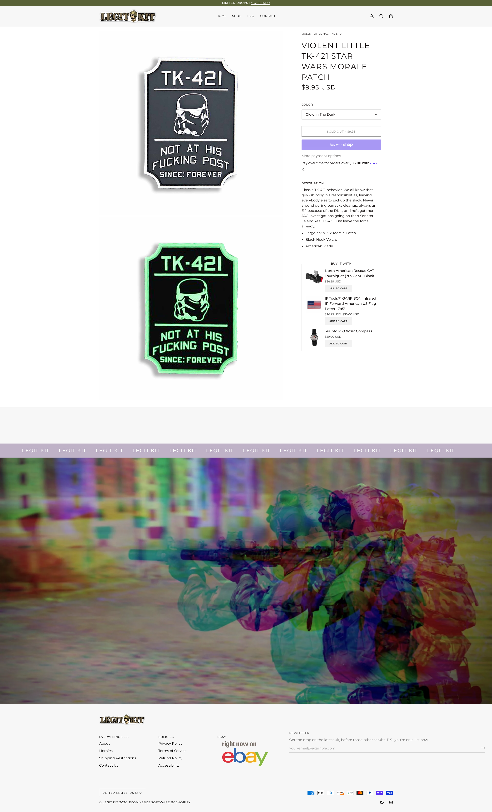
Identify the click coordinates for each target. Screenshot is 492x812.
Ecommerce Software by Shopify (159, 802)
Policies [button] (166, 737)
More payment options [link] (321, 156)
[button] (236, 16)
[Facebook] (382, 802)
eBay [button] (221, 737)
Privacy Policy (170, 743)
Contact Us (108, 765)
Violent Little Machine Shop (323, 33)
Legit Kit (110, 802)
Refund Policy (170, 758)
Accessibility (169, 765)
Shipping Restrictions (117, 758)
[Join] (482, 748)
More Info (260, 3)
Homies (106, 751)
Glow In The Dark (320, 114)
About (104, 743)
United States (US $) (120, 792)
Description (313, 183)
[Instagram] (391, 802)
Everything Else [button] (114, 737)
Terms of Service (172, 751)
